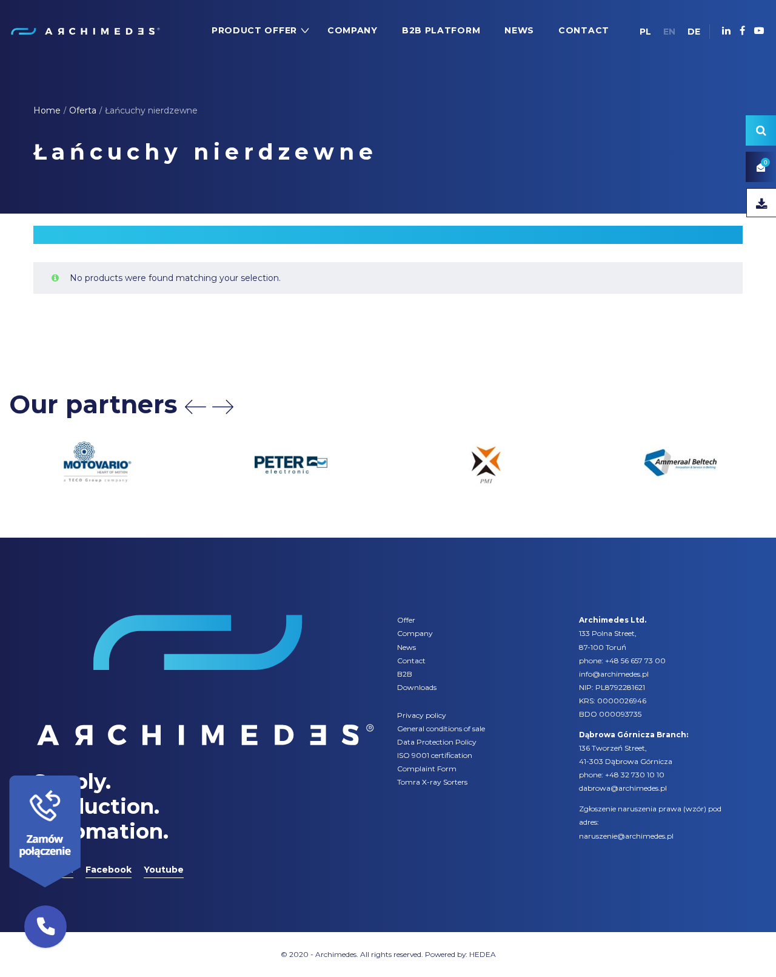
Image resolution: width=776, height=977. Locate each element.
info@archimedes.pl (614, 673)
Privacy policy (421, 715)
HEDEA (482, 954)
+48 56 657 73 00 (635, 660)
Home (47, 110)
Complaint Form (427, 768)
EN (669, 31)
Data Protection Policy (437, 741)
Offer (406, 619)
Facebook (108, 869)
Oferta (82, 110)
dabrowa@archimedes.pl (623, 788)
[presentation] (195, 407)
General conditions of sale (441, 728)
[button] (45, 926)
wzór (695, 808)
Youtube (164, 869)
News (406, 647)
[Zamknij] (85, 772)
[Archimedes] (85, 30)
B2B (404, 673)
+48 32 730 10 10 (634, 774)
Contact (411, 660)
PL (645, 31)
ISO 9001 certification (434, 755)
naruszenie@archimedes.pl (626, 835)
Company (415, 633)
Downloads (416, 687)
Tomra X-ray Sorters (432, 781)
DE (693, 31)
